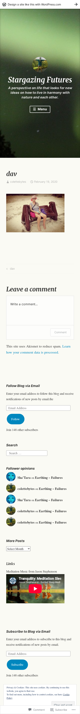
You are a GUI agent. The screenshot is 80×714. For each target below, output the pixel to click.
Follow (15, 419)
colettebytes (18, 181)
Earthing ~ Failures (49, 477)
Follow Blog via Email (23, 386)
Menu (42, 109)
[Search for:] (26, 452)
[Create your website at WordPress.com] (40, 4)
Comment (60, 332)
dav (10, 269)
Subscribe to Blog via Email (28, 631)
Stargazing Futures (40, 79)
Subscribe (17, 664)
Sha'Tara (24, 477)
